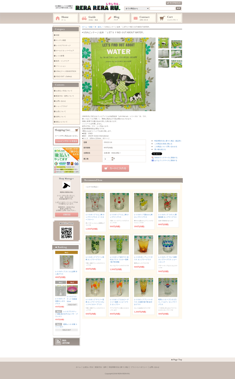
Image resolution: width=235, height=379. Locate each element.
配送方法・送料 (101, 367)
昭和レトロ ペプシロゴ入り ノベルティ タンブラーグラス (167, 302)
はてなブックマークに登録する (165, 160)
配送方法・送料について (65, 96)
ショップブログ (61, 106)
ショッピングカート (170, 18)
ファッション (61, 66)
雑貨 (90, 27)
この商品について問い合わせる (165, 147)
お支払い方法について (64, 91)
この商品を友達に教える (163, 144)
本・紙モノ (99, 27)
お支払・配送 (91, 18)
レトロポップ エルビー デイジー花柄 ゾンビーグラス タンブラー (119, 302)
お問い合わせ (143, 18)
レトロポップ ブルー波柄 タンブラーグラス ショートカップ (167, 259)
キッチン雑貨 (61, 40)
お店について (61, 111)
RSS (64, 340)
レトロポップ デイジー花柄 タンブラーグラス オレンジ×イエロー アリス (95, 302)
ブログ (117, 18)
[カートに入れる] (115, 168)
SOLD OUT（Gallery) (64, 76)
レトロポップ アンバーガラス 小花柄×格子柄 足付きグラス (143, 302)
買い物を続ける (160, 149)
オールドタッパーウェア (65, 51)
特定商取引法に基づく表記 (119, 367)
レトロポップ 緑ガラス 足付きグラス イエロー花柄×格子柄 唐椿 (119, 259)
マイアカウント (174, 3)
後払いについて (61, 122)
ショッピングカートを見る (66, 141)
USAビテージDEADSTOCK (66, 71)
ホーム (65, 18)
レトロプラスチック (63, 45)
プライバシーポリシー (139, 367)
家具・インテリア (62, 61)
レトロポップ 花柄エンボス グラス (60, 301)
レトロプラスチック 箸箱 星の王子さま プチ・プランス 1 (66, 314)
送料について (61, 117)
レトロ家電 (60, 56)
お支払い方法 (88, 367)
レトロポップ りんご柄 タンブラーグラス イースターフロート (95, 217)
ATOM (66, 343)
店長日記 (66, 215)
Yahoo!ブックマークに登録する (165, 158)
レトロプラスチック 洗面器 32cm (72, 299)
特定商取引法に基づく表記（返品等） (168, 141)
